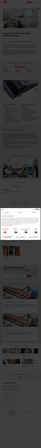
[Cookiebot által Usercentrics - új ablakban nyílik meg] (35, 209)
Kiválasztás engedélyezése (20, 237)
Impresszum (3, 225)
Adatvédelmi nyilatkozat (8, 225)
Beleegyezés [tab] (7, 212)
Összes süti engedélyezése (33, 237)
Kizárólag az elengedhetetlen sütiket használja (7, 237)
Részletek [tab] (20, 212)
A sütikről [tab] (34, 212)
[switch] (15, 232)
